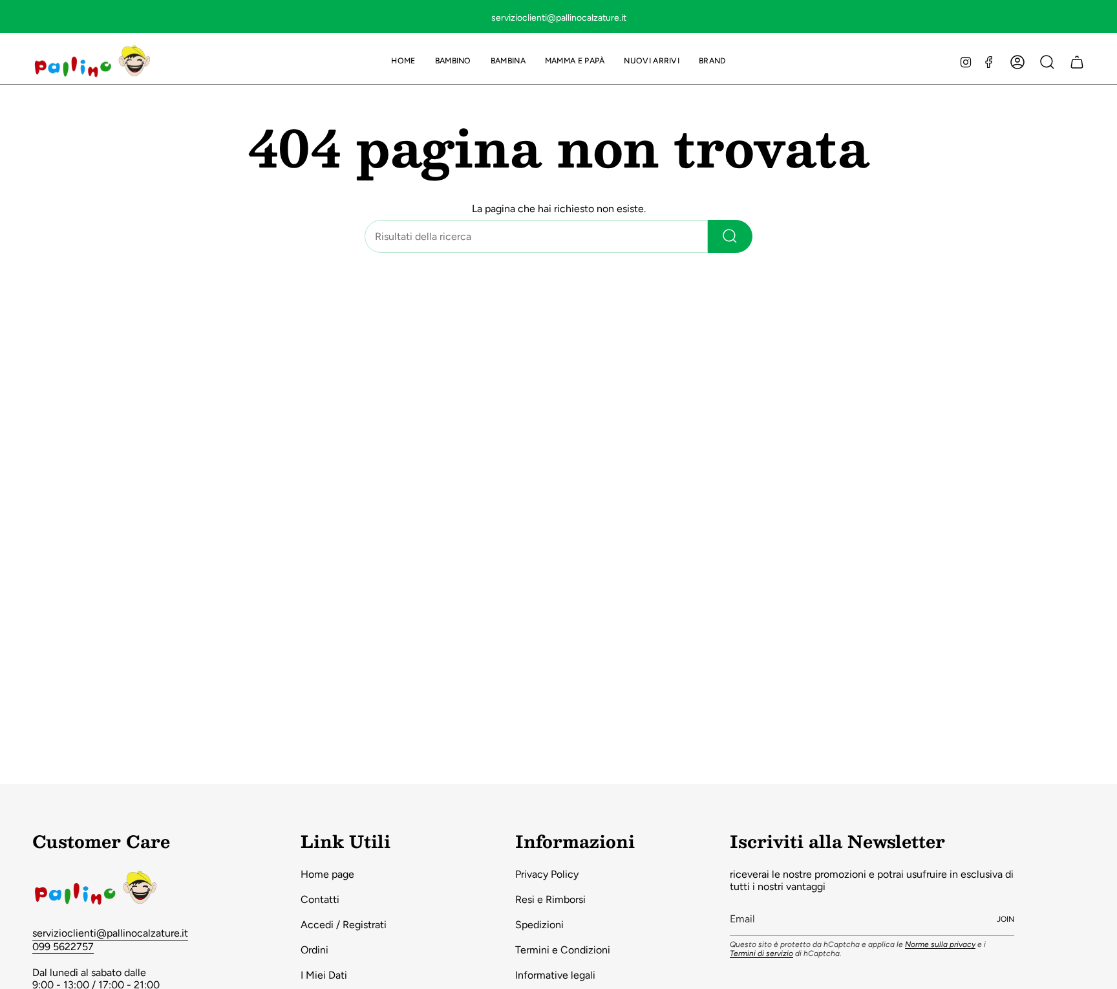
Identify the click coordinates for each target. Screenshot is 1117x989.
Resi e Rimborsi (550, 899)
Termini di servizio (761, 953)
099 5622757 (63, 946)
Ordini (314, 950)
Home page (327, 874)
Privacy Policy (547, 874)
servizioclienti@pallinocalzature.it (110, 933)
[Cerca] (730, 236)
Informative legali (555, 975)
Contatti (320, 899)
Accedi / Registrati (344, 924)
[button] (453, 62)
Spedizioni (539, 924)
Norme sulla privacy (940, 944)
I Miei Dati (324, 975)
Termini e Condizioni (562, 950)
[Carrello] (1077, 62)
